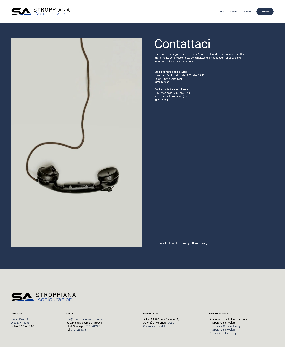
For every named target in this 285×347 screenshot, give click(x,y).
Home (221, 11)
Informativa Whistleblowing (224, 326)
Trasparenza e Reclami (222, 329)
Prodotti (233, 11)
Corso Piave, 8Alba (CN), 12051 (21, 320)
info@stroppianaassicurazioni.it (84, 319)
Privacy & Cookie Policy (222, 333)
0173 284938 (93, 326)
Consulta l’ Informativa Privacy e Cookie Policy (181, 243)
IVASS (170, 322)
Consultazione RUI (154, 326)
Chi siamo (247, 11)
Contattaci (265, 12)
